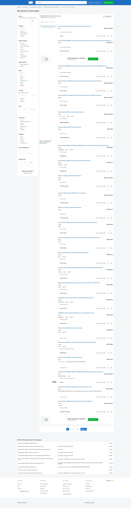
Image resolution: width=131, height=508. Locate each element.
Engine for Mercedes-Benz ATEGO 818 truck (69, 127)
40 (77, 429)
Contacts (19, 488)
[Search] (37, 2)
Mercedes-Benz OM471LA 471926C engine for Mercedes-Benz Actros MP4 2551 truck (35, 459)
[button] (108, 36)
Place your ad (93, 58)
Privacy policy (43, 486)
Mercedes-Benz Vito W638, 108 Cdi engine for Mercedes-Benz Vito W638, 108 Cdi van (80, 81)
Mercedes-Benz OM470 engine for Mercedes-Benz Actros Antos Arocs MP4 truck (79, 282)
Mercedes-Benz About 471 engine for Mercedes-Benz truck (73, 252)
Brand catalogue (43, 493)
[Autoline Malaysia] (22, 2)
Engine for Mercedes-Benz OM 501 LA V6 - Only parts (72, 193)
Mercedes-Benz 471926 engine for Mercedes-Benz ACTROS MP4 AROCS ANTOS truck (80, 267)
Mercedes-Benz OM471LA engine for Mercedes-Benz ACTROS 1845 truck (77, 342)
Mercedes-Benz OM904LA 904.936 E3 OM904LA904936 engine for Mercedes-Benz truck (80, 371)
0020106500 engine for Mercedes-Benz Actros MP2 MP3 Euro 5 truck (76, 297)
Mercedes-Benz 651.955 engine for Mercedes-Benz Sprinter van (74, 26)
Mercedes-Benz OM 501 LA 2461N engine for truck (71, 112)
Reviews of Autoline (44, 490)
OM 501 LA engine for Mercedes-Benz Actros (69, 175)
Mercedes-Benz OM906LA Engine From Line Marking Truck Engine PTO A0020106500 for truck (82, 66)
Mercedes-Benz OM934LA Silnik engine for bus (70, 357)
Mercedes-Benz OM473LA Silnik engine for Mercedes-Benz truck (74, 386)
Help (18, 486)
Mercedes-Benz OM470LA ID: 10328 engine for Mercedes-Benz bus (75, 401)
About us (19, 483)
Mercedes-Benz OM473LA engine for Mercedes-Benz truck (31, 463)
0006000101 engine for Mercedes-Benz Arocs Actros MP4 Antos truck (76, 313)
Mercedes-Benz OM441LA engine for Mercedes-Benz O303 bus (74, 160)
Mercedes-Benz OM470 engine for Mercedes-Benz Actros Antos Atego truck (77, 222)
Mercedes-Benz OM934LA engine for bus (27, 466)
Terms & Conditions (44, 483)
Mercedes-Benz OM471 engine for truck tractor (70, 328)
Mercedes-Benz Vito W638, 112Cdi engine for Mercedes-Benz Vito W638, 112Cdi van (79, 95)
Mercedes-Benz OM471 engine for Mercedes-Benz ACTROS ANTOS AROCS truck (79, 237)
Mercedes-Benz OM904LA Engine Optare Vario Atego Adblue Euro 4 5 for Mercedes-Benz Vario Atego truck (85, 40)
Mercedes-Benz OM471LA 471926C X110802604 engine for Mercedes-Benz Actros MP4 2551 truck (83, 145)
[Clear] (36, 19)
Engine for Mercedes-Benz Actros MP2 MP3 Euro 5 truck (30, 473)
